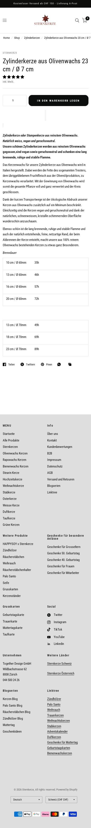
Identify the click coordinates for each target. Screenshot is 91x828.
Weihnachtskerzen (58, 721)
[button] (14, 77)
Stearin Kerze (11, 473)
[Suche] (77, 20)
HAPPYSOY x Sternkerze (18, 544)
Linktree (52, 492)
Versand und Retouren (60, 479)
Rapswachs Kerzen (14, 460)
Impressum (54, 460)
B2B (49, 453)
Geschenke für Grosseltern (63, 547)
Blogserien (53, 486)
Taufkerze (9, 518)
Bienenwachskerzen (59, 753)
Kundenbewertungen (59, 447)
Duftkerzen (54, 737)
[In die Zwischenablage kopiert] (71, 365)
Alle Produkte (11, 440)
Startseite (9, 434)
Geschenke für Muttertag (62, 742)
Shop (17, 37)
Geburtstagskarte (13, 615)
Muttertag (9, 725)
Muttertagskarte (12, 628)
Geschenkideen (12, 731)
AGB (50, 473)
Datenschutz (55, 466)
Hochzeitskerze (12, 479)
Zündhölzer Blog (13, 718)
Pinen (49, 364)
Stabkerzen (54, 726)
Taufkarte (9, 634)
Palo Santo (9, 576)
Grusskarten (10, 589)
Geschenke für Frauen (60, 566)
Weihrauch (9, 563)
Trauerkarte (10, 621)
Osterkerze (10, 499)
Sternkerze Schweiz (59, 664)
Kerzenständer (12, 596)
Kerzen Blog (10, 699)
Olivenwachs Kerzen (15, 453)
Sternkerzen (10, 447)
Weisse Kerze (11, 505)
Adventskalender (57, 731)
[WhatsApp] (60, 364)
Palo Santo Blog (12, 705)
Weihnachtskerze (13, 486)
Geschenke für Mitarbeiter (63, 573)
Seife (6, 583)
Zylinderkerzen (32, 37)
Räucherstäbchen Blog (16, 712)
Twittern (30, 364)
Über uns (52, 434)
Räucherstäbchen (13, 557)
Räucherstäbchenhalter (17, 570)
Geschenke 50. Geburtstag (63, 553)
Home (6, 37)
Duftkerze (9, 512)
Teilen (11, 364)
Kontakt (52, 440)
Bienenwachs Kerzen (15, 466)
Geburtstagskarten (58, 748)
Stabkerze (9, 492)
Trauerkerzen (55, 715)
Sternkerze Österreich (60, 673)
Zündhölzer (10, 550)
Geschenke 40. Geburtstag (63, 560)
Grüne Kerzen (11, 525)
